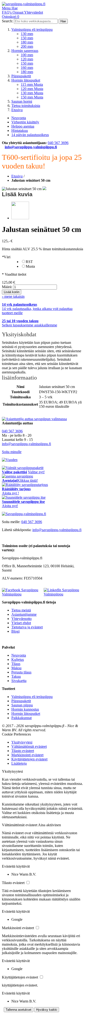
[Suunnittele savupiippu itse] (24, 497)
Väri (6, 257)
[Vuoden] (9, 460)
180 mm (27, 42)
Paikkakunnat (21, 718)
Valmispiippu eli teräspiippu (32, 29)
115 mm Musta (32, 84)
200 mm (27, 46)
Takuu (16, 676)
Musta (30, 266)
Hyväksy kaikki (46, 1009)
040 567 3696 (58, 143)
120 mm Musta (32, 89)
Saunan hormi (21, 101)
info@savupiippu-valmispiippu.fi (31, 147)
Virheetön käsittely (25, 122)
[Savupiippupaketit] (22, 468)
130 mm (27, 34)
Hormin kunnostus (25, 709)
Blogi (15, 631)
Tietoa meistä (21, 610)
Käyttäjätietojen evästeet (29, 759)
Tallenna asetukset (18, 1009)
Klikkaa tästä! (27, 480)
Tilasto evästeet (22, 751)
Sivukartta (18, 681)
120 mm (27, 59)
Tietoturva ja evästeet (27, 627)
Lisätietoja (19, 763)
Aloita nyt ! (10, 493)
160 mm (27, 68)
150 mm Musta (32, 97)
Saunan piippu (22, 705)
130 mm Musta (32, 93)
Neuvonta (18, 118)
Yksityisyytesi (21, 742)
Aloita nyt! (10, 506)
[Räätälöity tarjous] (25, 485)
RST (29, 262)
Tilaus (15, 664)
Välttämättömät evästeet (29, 746)
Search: (7, 21)
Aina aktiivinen (49, 825)
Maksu (16, 668)
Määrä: (7, 287)
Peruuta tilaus (21, 672)
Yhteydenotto (21, 619)
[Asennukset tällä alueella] (17, 476)
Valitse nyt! (36, 472)
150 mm (27, 38)
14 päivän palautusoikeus (30, 135)
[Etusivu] (24, 514)
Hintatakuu (19, 131)
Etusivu (17, 110)
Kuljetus (17, 660)
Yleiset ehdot (21, 623)
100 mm (27, 55)
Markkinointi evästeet (27, 755)
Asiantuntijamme (24, 614)
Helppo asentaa (22, 126)
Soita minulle (11, 452)
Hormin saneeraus (24, 51)
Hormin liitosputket (25, 80)
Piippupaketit (21, 76)
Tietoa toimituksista (25, 106)
